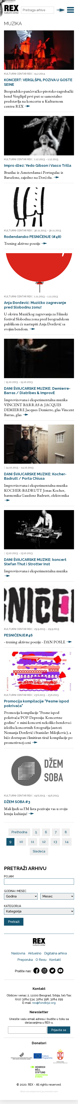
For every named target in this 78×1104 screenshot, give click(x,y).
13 (55, 842)
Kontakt (55, 960)
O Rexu (41, 960)
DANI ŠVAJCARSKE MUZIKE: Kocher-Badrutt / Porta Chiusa (35, 476)
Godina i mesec (15, 891)
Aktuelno (34, 953)
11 (32, 842)
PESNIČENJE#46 (18, 635)
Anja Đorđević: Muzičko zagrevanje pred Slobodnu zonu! (35, 305)
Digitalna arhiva (55, 953)
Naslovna (18, 953)
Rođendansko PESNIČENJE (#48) (32, 237)
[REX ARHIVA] (11, 13)
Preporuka (25, 960)
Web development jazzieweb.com (39, 1091)
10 (21, 842)
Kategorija (12, 906)
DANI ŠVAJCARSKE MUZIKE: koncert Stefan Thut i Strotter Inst (35, 561)
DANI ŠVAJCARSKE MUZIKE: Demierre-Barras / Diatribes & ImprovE (37, 390)
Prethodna (19, 832)
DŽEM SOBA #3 (17, 802)
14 (67, 842)
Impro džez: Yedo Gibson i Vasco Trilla (37, 165)
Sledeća (39, 851)
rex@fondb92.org (44, 1002)
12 (44, 842)
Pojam (9, 876)
